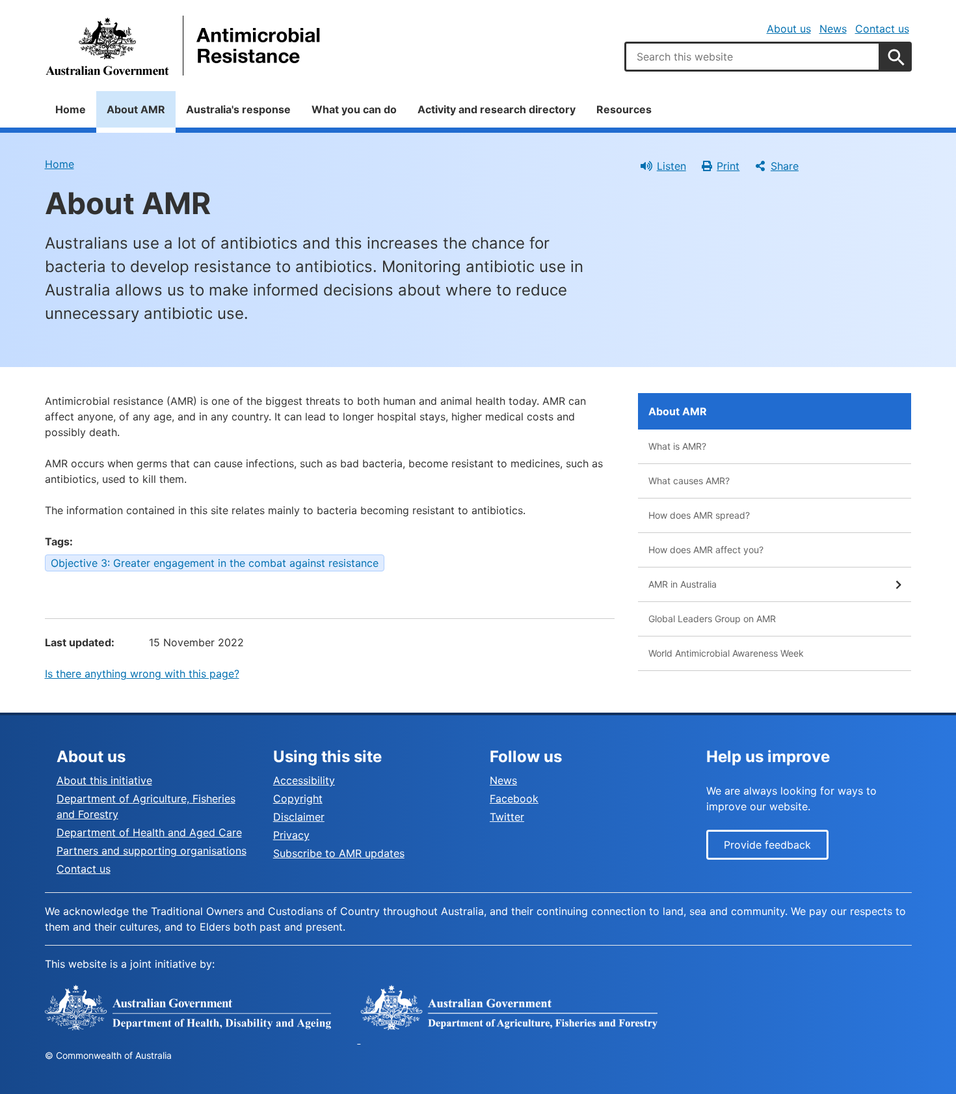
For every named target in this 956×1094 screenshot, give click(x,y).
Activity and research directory (497, 109)
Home (70, 109)
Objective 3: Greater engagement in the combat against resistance (214, 562)
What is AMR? (677, 446)
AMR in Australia (682, 584)
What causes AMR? (689, 480)
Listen (671, 165)
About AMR (136, 109)
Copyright (298, 798)
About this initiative (104, 780)
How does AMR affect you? (705, 549)
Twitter (507, 816)
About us (789, 28)
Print (728, 165)
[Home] (185, 45)
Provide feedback (767, 844)
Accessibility (304, 780)
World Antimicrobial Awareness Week (726, 653)
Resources (624, 109)
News (833, 28)
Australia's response (238, 109)
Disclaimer (299, 816)
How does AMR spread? (699, 515)
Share (785, 165)
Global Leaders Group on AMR (712, 618)
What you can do (354, 109)
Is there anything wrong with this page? (142, 673)
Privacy (291, 834)
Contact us (882, 28)
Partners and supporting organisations (151, 850)
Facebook (514, 798)
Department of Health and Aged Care (149, 832)
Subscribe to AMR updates (339, 853)
